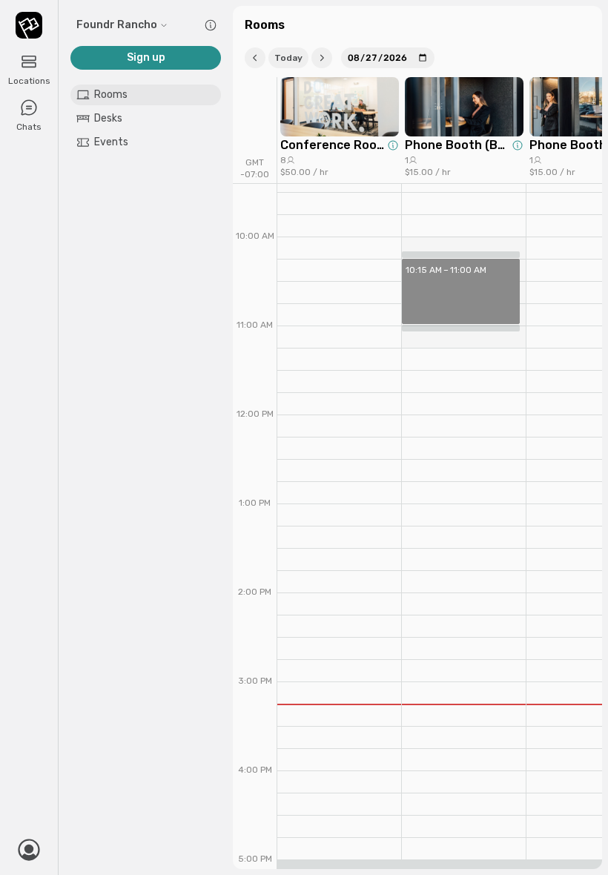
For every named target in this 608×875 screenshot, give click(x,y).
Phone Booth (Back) (457, 145)
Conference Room (332, 145)
